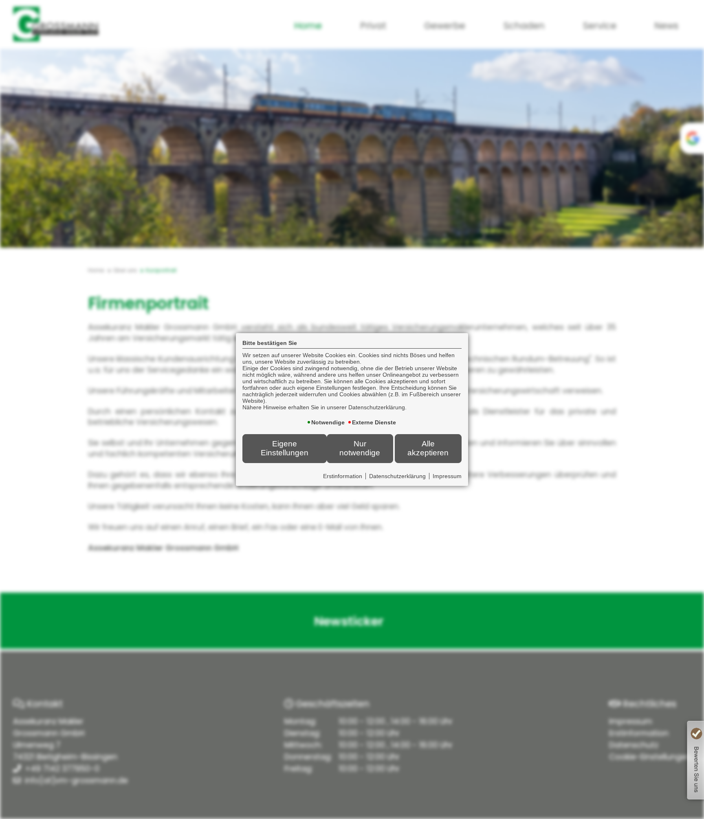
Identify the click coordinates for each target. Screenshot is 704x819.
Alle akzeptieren (428, 448)
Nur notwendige (359, 448)
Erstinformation (342, 476)
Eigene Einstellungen (284, 448)
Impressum (447, 476)
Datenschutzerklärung (397, 476)
